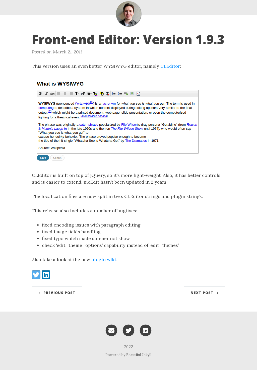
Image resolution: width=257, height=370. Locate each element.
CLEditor (170, 66)
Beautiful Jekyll (138, 354)
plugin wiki (103, 259)
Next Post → (204, 292)
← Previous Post (57, 292)
